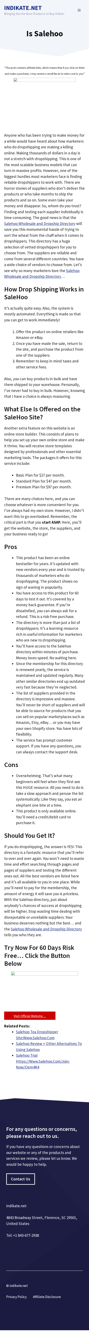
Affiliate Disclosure (47, 1297)
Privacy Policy (16, 1297)
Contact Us (20, 1178)
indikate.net (23, 8)
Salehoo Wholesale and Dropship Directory (39, 223)
